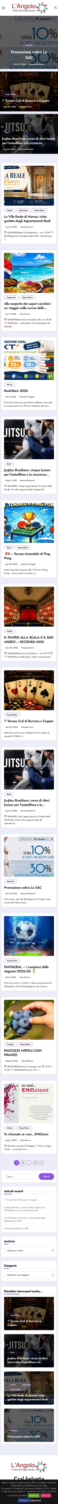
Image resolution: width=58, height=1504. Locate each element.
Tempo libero (29, 45)
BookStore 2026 (16, 390)
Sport (7, 132)
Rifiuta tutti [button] (46, 1495)
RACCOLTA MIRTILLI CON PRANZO (23, 1052)
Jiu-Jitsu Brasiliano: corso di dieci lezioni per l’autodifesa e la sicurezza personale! (28, 143)
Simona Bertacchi (26, 149)
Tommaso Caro (25, 107)
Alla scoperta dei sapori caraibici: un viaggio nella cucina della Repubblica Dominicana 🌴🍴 (27, 308)
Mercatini (10, 881)
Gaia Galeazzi (27, 1061)
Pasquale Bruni (27, 227)
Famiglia (10, 1044)
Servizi (10, 384)
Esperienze (23, 210)
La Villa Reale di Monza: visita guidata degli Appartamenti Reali (27, 218)
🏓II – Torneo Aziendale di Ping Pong (27, 556)
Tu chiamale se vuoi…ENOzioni (26, 1134)
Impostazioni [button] (23, 1500)
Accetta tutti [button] (34, 1495)
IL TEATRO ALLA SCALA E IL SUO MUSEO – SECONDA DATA (29, 639)
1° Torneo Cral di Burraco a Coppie (25, 100)
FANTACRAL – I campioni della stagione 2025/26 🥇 (29, 57)
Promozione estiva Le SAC (23, 887)
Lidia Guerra (36, 64)
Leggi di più (35, 1500)
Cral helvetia (29, 1478)
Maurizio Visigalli (26, 397)
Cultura (10, 210)
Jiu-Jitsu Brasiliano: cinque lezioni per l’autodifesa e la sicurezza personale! (27, 474)
